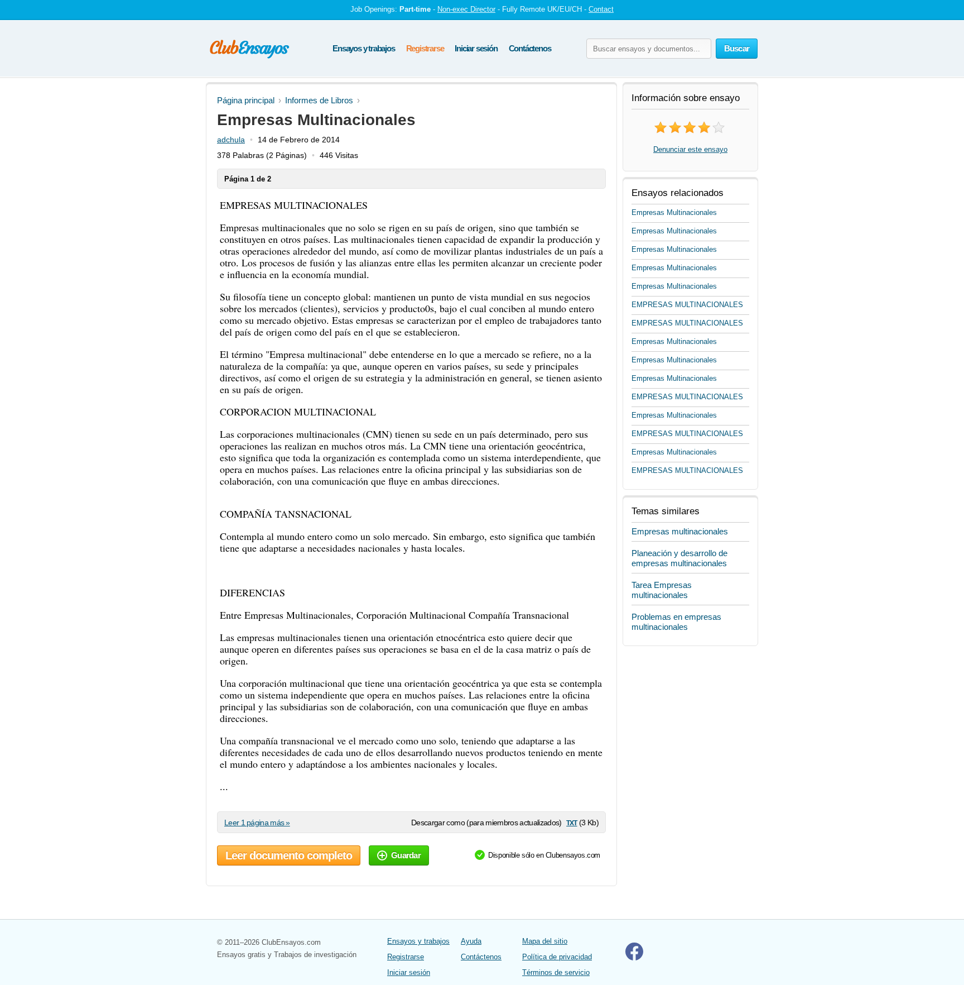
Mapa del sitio (544, 941)
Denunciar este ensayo (690, 149)
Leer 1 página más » (257, 822)
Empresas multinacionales (680, 531)
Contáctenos (530, 48)
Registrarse (425, 48)
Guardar (406, 855)
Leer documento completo (288, 855)
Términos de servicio (556, 972)
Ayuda (471, 941)
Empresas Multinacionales (674, 212)
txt (571, 822)
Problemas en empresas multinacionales (676, 622)
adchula (231, 139)
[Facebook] (634, 958)
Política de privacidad (557, 957)
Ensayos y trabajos (363, 48)
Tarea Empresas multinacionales (662, 590)
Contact (601, 9)
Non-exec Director (466, 9)
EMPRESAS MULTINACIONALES (687, 304)
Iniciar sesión (476, 48)
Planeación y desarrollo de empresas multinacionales (679, 558)
